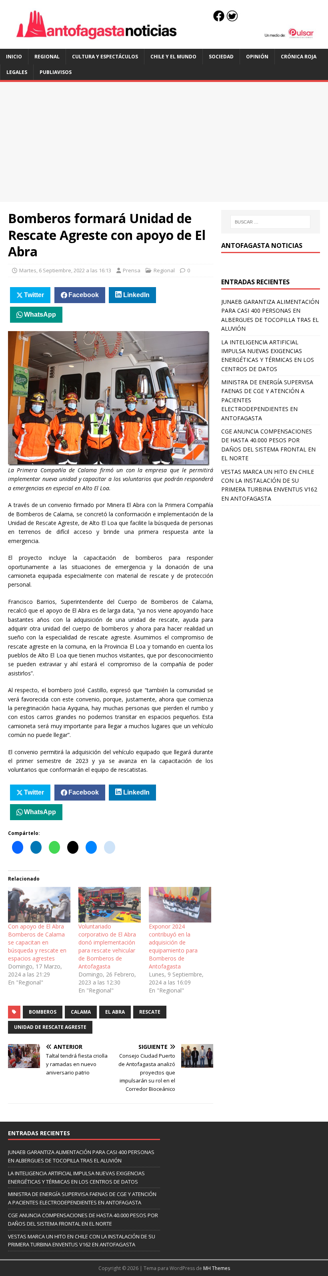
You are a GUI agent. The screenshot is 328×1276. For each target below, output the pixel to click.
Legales (16, 72)
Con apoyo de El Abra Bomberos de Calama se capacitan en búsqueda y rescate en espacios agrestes (37, 942)
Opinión (257, 56)
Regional (47, 56)
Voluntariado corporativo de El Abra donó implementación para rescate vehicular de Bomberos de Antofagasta (107, 946)
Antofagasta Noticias (261, 245)
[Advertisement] (164, 142)
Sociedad (221, 56)
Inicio (14, 56)
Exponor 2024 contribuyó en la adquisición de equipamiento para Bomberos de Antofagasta (173, 946)
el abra (115, 1011)
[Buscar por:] (270, 222)
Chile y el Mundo (173, 56)
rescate (149, 1011)
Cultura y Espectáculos (105, 56)
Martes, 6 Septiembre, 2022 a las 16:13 (65, 270)
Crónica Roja (298, 56)
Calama (81, 1011)
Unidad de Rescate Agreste (50, 1027)
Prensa (131, 270)
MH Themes (216, 1268)
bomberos (42, 1011)
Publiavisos (56, 72)
